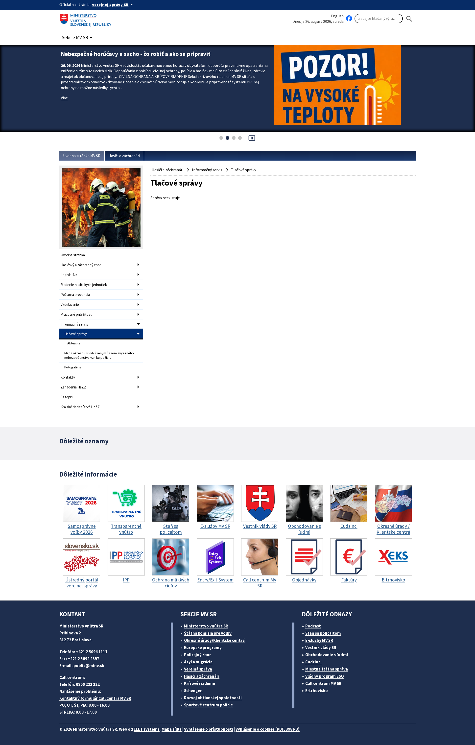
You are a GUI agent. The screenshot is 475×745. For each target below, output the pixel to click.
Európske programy (203, 647)
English (337, 15)
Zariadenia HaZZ (73, 387)
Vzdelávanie (70, 304)
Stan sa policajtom (323, 633)
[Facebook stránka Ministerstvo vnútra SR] (349, 18)
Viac (64, 97)
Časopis (67, 397)
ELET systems (147, 729)
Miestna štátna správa (326, 669)
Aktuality (73, 343)
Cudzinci (313, 662)
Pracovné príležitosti (77, 314)
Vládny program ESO (324, 676)
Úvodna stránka (73, 255)
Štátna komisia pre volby (208, 633)
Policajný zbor (197, 654)
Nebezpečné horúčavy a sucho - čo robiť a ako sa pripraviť (136, 54)
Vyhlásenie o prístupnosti (208, 729)
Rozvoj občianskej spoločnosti (213, 697)
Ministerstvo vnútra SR (206, 626)
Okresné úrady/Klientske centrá (214, 640)
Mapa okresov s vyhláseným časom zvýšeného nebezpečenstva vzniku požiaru (99, 355)
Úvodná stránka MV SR (81, 155)
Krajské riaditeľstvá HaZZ (80, 407)
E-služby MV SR (319, 640)
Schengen (193, 690)
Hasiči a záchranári (124, 155)
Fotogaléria (72, 367)
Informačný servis (74, 324)
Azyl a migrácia (198, 662)
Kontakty (68, 377)
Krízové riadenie (199, 683)
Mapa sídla (172, 729)
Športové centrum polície (208, 705)
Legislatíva (69, 274)
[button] (78, 36)
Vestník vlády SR (320, 647)
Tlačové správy (75, 334)
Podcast (313, 626)
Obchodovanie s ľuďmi (326, 654)
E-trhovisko (316, 690)
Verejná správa (198, 669)
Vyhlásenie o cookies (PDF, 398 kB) (268, 729)
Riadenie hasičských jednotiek (84, 284)
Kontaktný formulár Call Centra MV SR (95, 698)
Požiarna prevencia (75, 294)
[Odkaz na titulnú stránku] (86, 18)
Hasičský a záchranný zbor (81, 265)
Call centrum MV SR (323, 683)
